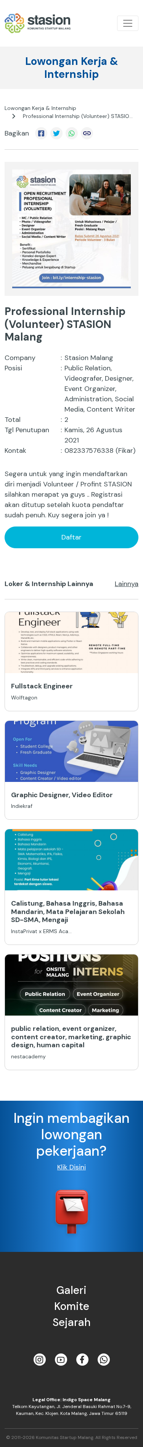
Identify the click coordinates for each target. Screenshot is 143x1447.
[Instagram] (40, 1359)
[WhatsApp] (104, 1359)
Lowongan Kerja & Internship (40, 108)
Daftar (71, 537)
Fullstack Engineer (42, 686)
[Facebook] (82, 1359)
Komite (71, 1306)
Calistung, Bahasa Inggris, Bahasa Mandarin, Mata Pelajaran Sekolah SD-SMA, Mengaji (68, 911)
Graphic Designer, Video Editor (62, 794)
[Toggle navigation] (127, 23)
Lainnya (126, 583)
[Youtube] (61, 1359)
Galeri (71, 1290)
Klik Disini (71, 1167)
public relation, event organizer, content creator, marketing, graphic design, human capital (71, 1037)
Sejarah (72, 1322)
